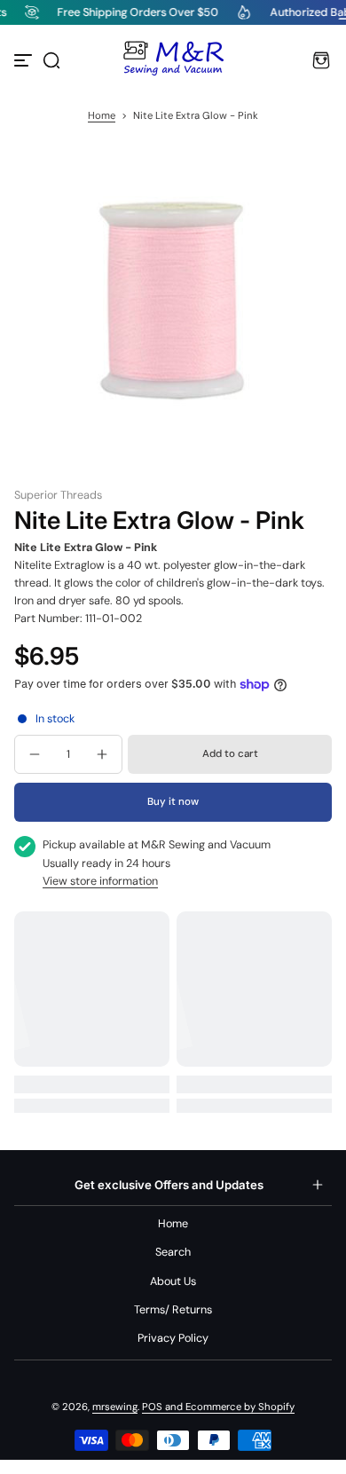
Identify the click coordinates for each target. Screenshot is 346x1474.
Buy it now (173, 801)
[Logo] (173, 60)
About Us (173, 1281)
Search (173, 1252)
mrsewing (115, 1407)
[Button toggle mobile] (24, 60)
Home (101, 115)
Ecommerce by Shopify (240, 1407)
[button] (51, 60)
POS (152, 1407)
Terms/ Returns (173, 1310)
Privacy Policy (173, 1338)
